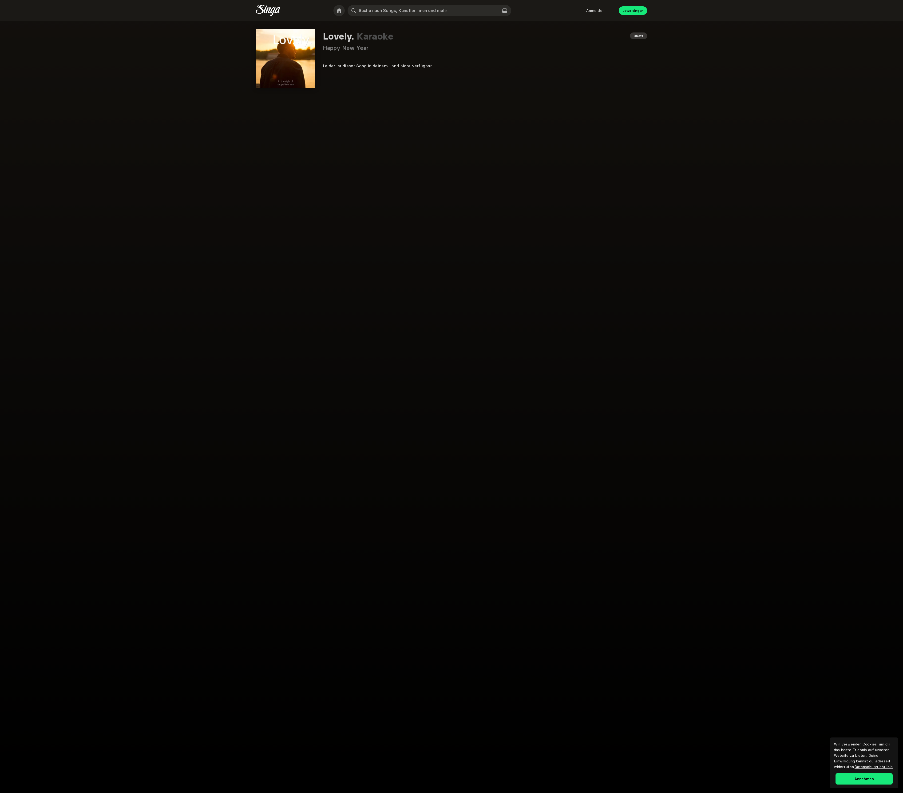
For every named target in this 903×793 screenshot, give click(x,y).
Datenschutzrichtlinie (874, 766)
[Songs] (504, 10)
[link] (339, 10)
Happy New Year (345, 47)
